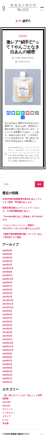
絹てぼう (33, 158)
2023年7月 (7, 275)
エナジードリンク (32, 147)
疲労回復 (20, 155)
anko (10, 147)
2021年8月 (7, 314)
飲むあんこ (30, 161)
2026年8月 (7, 250)
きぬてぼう (20, 150)
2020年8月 (7, 357)
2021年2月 (7, 336)
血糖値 (15, 161)
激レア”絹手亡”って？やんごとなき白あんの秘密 (22, 47)
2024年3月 (7, 261)
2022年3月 (7, 293)
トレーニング (24, 153)
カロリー (11, 150)
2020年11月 (7, 346)
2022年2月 (7, 297)
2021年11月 (7, 304)
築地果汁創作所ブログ (20, 434)
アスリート (7, 409)
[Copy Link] (37, 113)
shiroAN (6, 402)
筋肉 (10, 158)
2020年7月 (7, 360)
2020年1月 (7, 382)
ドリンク (14, 153)
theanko (22, 36)
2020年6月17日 (24, 62)
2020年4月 (7, 371)
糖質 (27, 158)
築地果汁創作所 (27, 58)
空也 (37, 155)
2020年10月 (7, 350)
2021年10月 (7, 307)
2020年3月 (7, 375)
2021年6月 (7, 321)
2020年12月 (7, 343)
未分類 (5, 423)
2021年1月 (7, 339)
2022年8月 (7, 282)
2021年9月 (7, 311)
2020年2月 (7, 378)
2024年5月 (7, 254)
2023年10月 (7, 268)
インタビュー (8, 413)
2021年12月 (7, 300)
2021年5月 (7, 325)
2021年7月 (7, 318)
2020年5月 (7, 368)
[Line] (18, 113)
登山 (26, 155)
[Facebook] (8, 113)
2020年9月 (7, 353)
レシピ (5, 420)
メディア (6, 416)
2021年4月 (7, 329)
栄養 (14, 155)
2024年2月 (7, 265)
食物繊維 (22, 161)
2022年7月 (7, 286)
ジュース (28, 150)
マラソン (33, 153)
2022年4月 (7, 289)
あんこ (22, 147)
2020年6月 (7, 364)
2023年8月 (7, 272)
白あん (31, 155)
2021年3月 (7, 332)
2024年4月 (7, 257)
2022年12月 (7, 279)
